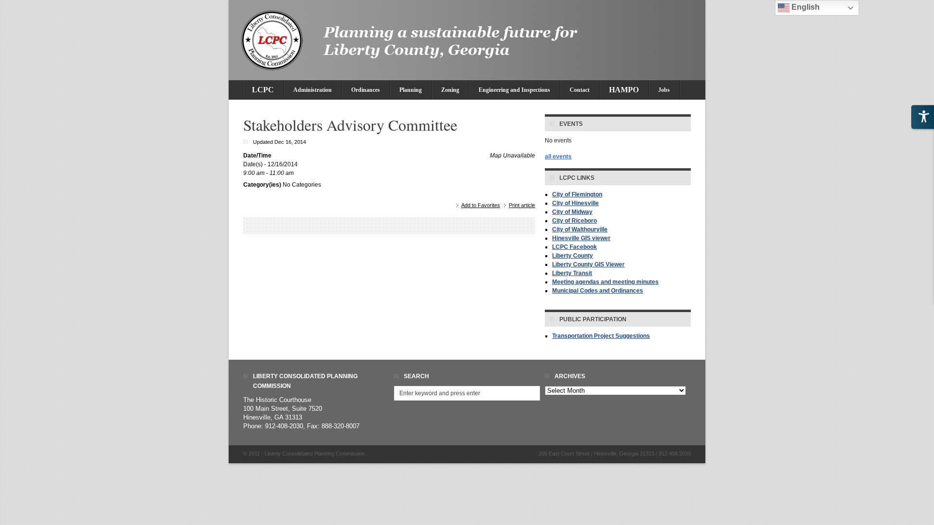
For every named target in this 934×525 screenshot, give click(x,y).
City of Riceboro (574, 220)
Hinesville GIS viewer (581, 238)
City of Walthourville (580, 229)
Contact (580, 90)
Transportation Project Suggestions (601, 335)
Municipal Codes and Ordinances (597, 290)
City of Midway (572, 212)
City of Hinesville (575, 203)
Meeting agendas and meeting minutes (605, 282)
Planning (410, 90)
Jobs (664, 90)
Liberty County (572, 255)
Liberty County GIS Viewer (588, 264)
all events (558, 156)
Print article (522, 205)
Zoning (450, 90)
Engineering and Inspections (514, 90)
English (805, 7)
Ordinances (365, 90)
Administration (312, 90)
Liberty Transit (572, 273)
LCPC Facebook (574, 247)
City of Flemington (577, 194)
